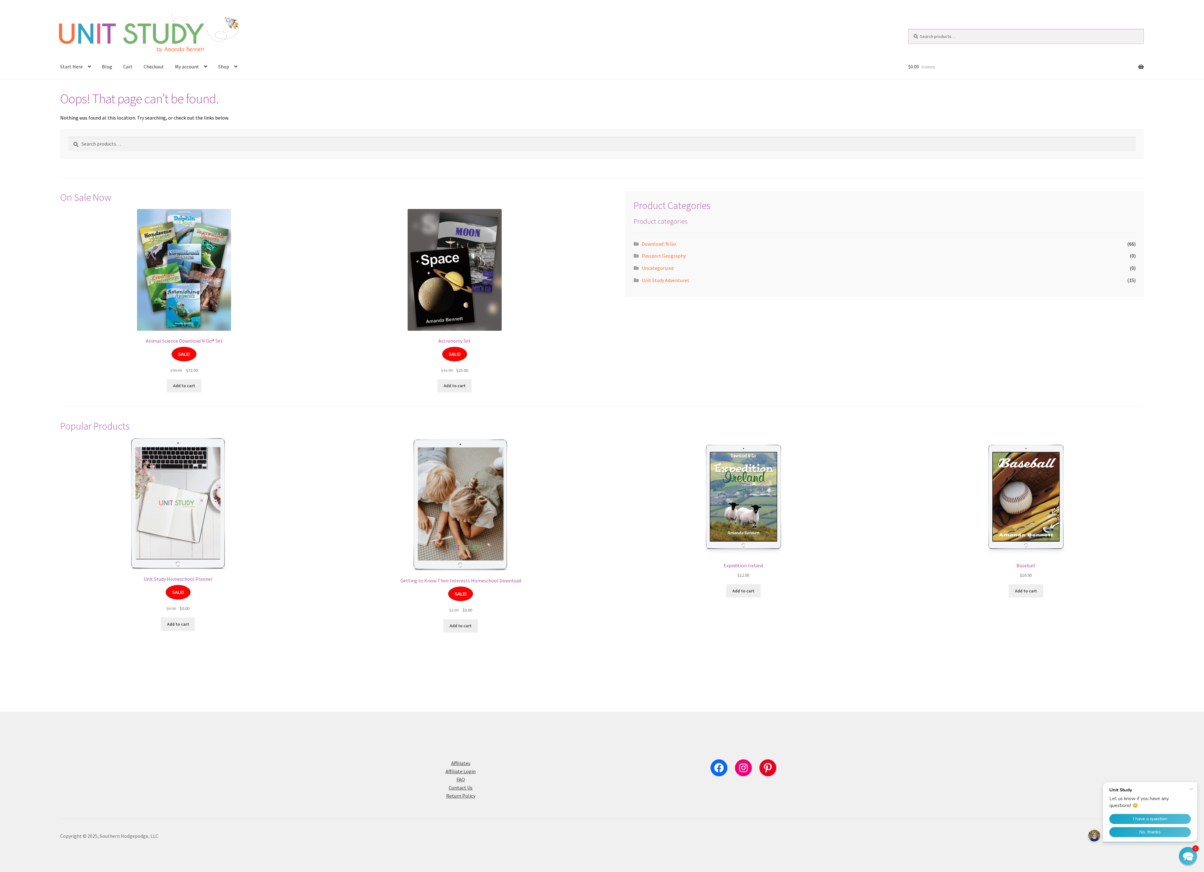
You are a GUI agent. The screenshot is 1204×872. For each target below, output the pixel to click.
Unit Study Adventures (665, 280)
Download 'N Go (659, 244)
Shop (223, 66)
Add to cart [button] (184, 385)
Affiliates (460, 763)
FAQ (461, 779)
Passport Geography (664, 256)
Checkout (154, 66)
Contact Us (461, 787)
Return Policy (460, 796)
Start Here (71, 66)
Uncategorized (657, 268)
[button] (1188, 856)
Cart (128, 66)
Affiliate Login (461, 771)
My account (187, 66)
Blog (107, 66)
